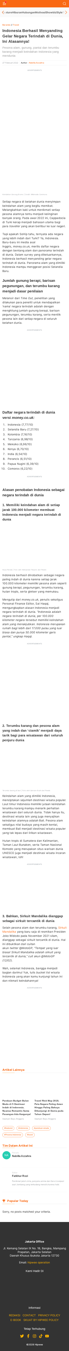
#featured (8, 1128)
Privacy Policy (49, 1315)
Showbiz (51, 12)
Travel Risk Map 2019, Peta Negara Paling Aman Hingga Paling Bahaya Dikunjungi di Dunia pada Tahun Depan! (48, 1107)
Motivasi (40, 12)
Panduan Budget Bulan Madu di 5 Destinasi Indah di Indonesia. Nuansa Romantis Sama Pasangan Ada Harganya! (16, 1107)
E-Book (15, 1320)
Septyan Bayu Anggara (13, 1119)
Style (59, 12)
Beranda (6, 25)
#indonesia (23, 1128)
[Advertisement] (34, 108)
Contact (29, 1315)
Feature (7, 12)
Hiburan (17, 12)
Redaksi (14, 1315)
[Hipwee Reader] (13, 1163)
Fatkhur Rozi (20, 1176)
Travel (16, 25)
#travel (30, 1135)
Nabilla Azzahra (36, 63)
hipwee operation (39, 1262)
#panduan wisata (41, 1128)
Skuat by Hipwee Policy (41, 1320)
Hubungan (28, 12)
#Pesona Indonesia (12, 1135)
